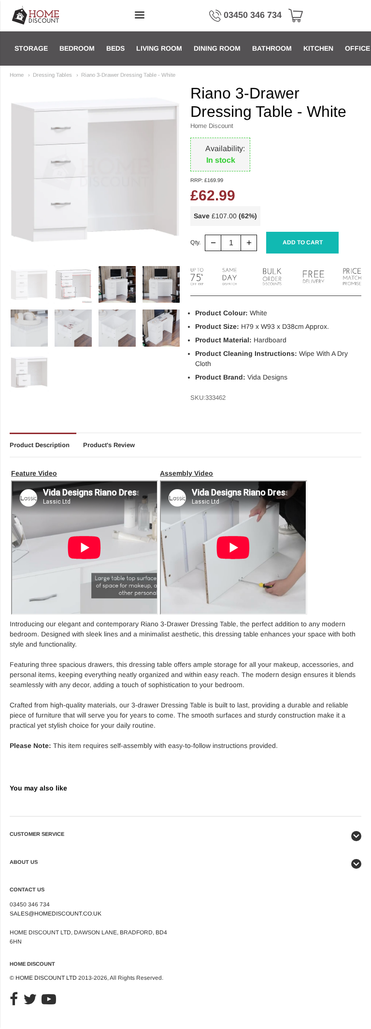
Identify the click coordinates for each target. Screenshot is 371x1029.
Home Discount (211, 125)
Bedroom (77, 48)
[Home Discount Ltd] (36, 16)
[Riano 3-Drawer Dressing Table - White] (29, 284)
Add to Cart (303, 242)
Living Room (159, 48)
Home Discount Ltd (46, 977)
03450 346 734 (253, 15)
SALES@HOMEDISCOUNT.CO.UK (55, 913)
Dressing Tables (52, 75)
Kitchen (318, 48)
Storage (31, 48)
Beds (115, 48)
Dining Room (217, 48)
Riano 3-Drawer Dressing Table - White (128, 75)
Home (17, 75)
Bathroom (272, 48)
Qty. (195, 243)
